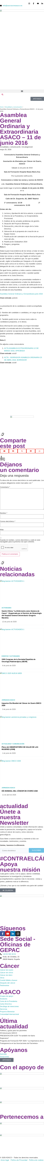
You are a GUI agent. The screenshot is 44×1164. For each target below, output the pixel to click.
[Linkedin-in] (12, 933)
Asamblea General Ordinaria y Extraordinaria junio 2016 (21, 294)
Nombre (3, 513)
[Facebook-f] (2, 933)
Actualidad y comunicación (13, 107)
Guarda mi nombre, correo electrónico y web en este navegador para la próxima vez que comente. (20, 541)
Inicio (1, 107)
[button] (22, 91)
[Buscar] (2, 95)
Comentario (5, 487)
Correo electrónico (7, 521)
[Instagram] (17, 933)
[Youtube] (7, 933)
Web (1, 530)
